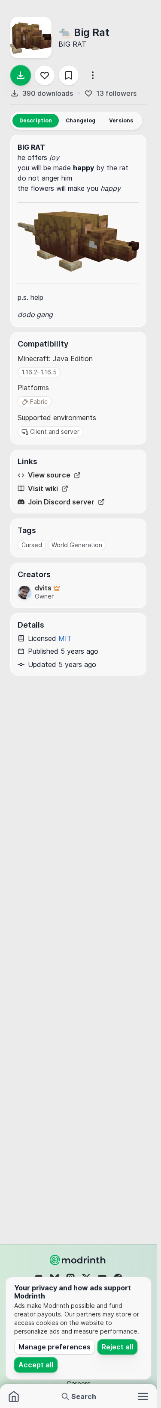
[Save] (68, 75)
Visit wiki (43, 489)
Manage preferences (54, 1347)
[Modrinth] (78, 1260)
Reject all (117, 1347)
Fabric (39, 401)
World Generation (77, 544)
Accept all (35, 1365)
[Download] (20, 75)
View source (49, 475)
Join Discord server (61, 502)
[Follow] (44, 75)
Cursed (31, 544)
